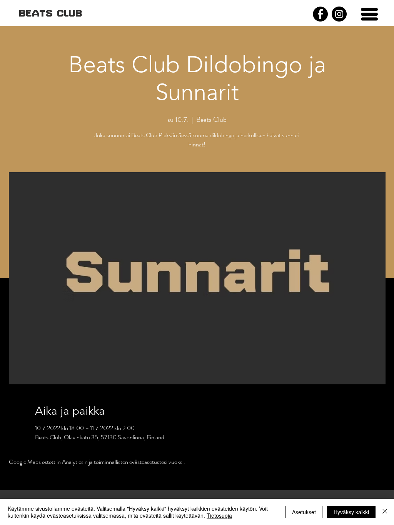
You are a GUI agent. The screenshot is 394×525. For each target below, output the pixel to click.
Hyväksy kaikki (351, 512)
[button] (369, 14)
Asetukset (304, 512)
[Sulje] (384, 512)
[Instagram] (339, 14)
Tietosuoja (219, 515)
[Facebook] (320, 14)
